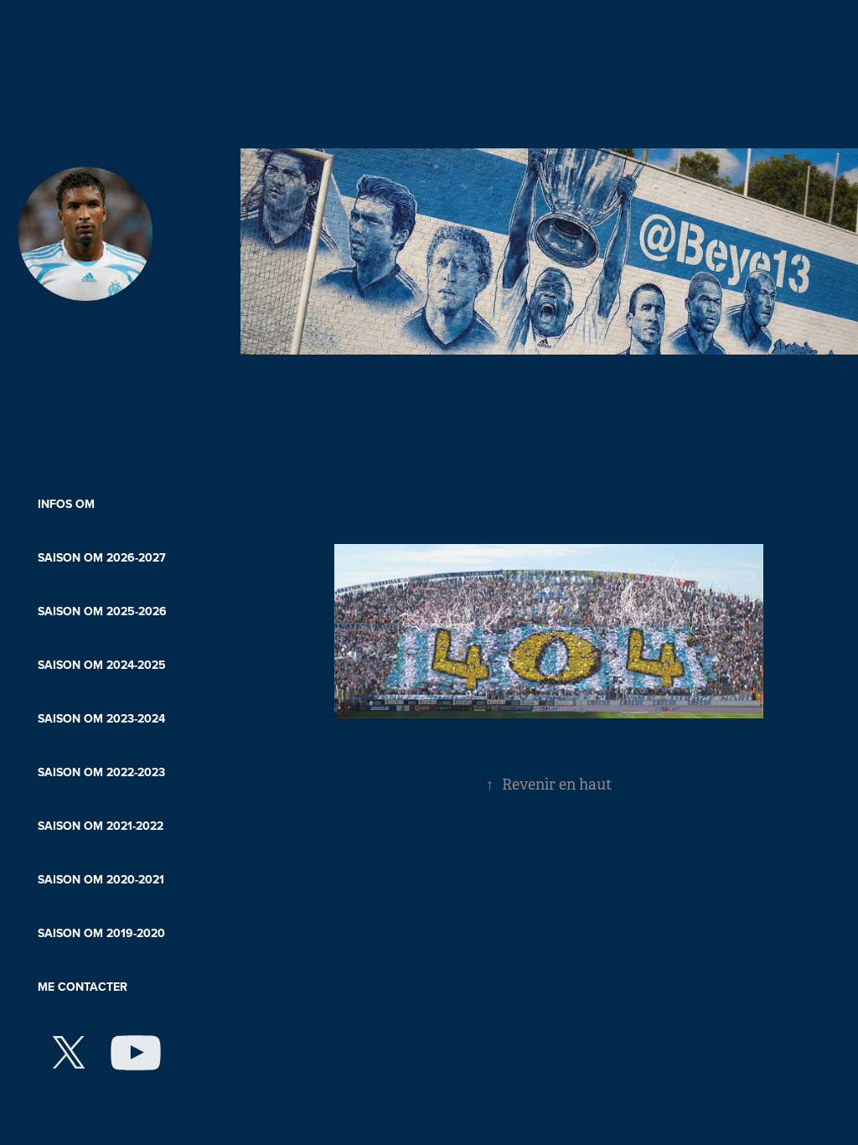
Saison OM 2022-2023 (101, 772)
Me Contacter (82, 986)
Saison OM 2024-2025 (102, 664)
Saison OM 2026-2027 (102, 557)
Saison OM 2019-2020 (101, 933)
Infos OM (66, 503)
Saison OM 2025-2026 (102, 611)
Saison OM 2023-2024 (101, 718)
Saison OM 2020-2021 (101, 879)
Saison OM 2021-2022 (100, 825)
